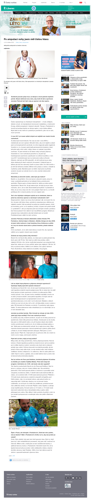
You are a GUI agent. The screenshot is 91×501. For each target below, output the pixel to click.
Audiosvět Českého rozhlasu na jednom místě (72, 70)
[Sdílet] (7, 93)
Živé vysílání (65, 64)
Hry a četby (65, 58)
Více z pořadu (66, 122)
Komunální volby (11, 479)
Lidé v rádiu (49, 481)
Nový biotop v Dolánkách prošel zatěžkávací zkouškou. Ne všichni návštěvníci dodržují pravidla (78, 93)
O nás (76, 13)
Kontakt (70, 13)
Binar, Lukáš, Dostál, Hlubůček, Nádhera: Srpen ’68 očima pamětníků (78, 101)
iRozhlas (25, 2)
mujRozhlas (43, 2)
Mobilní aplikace (30, 483)
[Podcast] (5, 93)
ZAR (14, 455)
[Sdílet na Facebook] (5, 98)
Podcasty (28, 481)
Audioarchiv (71, 8)
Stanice (53, 2)
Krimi (71, 58)
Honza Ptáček (33, 279)
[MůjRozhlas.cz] (7, 48)
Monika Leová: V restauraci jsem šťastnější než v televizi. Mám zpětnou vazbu (78, 134)
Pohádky (64, 61)
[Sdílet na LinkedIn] (5, 105)
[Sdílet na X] (5, 101)
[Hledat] (85, 2)
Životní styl (7, 13)
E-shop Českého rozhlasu (70, 155)
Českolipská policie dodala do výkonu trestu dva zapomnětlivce (78, 107)
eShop (8, 483)
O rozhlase (62, 2)
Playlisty (40, 13)
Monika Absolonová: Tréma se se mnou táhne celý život (77, 147)
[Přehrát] (6, 87)
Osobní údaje (68, 493)
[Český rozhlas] (10, 2)
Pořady (25, 13)
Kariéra (47, 483)
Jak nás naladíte (61, 13)
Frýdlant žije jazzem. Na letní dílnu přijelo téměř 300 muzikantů (78, 85)
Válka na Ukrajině (11, 477)
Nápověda (48, 479)
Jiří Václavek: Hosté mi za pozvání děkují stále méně (78, 139)
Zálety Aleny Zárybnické (22, 42)
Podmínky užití (75, 493)
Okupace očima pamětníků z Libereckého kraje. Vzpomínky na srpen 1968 (78, 79)
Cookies (61, 493)
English (82, 493)
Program (34, 2)
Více (82, 13)
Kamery (70, 9)
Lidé (46, 13)
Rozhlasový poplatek (51, 488)
